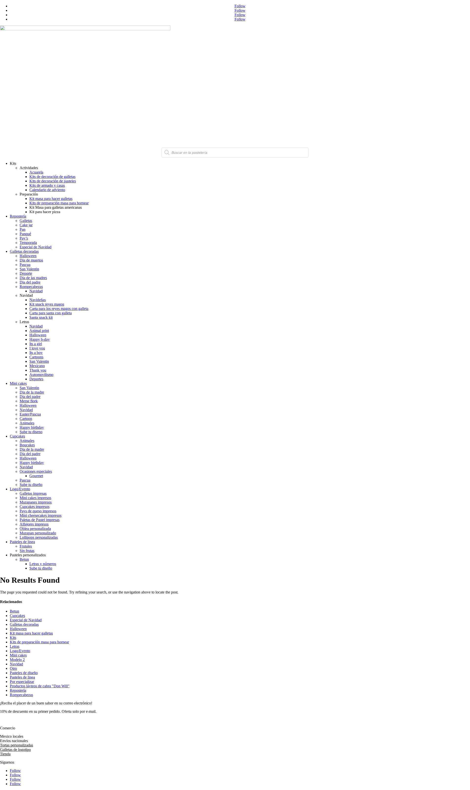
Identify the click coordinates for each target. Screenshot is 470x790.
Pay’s (24, 238)
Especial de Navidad (35, 247)
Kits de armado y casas (47, 185)
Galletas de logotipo (15, 749)
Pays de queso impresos (38, 511)
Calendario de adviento (47, 190)
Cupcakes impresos (34, 507)
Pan (22, 229)
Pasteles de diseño (24, 673)
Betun (24, 559)
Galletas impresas (33, 493)
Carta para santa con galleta (50, 313)
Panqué (25, 234)
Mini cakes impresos (35, 498)
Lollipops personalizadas (39, 537)
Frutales (26, 546)
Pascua (25, 265)
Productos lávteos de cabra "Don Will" (40, 686)
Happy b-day (39, 339)
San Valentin (29, 269)
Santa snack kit (41, 317)
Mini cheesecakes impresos (40, 515)
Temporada (28, 243)
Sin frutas (27, 551)
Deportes (36, 379)
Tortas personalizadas (16, 745)
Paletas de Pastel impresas (39, 520)
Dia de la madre (32, 392)
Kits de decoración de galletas (52, 177)
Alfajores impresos (34, 524)
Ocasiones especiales (36, 471)
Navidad (36, 291)
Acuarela (36, 172)
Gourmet (36, 476)
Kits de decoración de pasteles (52, 181)
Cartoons (36, 357)
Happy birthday (32, 427)
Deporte (26, 273)
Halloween (28, 256)
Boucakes (27, 445)
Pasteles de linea (22, 542)
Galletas (26, 221)
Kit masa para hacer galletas (50, 199)
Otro (13, 668)
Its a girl (35, 344)
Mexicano (37, 366)
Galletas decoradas (24, 251)
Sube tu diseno (31, 432)
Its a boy (36, 353)
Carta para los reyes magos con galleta (58, 309)
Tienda (5, 754)
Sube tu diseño (31, 485)
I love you (37, 348)
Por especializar (22, 682)
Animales (27, 423)
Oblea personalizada (35, 529)
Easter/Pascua (30, 414)
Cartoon (26, 419)
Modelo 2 (17, 660)
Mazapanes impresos (36, 502)
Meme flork (29, 401)
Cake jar (26, 225)
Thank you (37, 370)
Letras (14, 646)
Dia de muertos (31, 260)
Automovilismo (41, 375)
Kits (13, 638)
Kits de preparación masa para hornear (59, 203)
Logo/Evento (20, 489)
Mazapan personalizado (38, 533)
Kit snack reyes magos (46, 304)
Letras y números (42, 564)
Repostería (18, 216)
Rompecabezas (31, 287)
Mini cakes (18, 383)
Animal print (39, 331)
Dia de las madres (33, 278)
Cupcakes (17, 436)
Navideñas (37, 300)
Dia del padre (30, 282)
